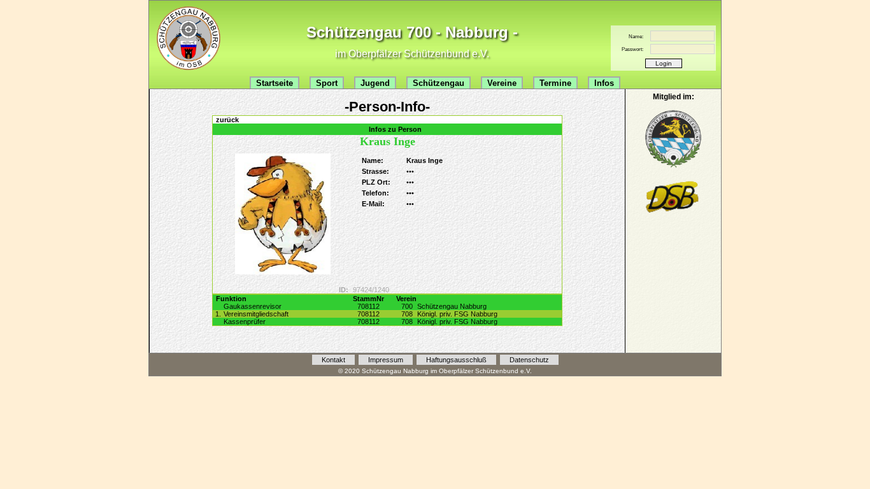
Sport (327, 83)
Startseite (274, 83)
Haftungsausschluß (456, 360)
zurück (227, 120)
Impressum (385, 360)
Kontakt (333, 360)
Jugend (375, 83)
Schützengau (438, 83)
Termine (555, 83)
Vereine (502, 83)
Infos (604, 83)
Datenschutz (529, 360)
